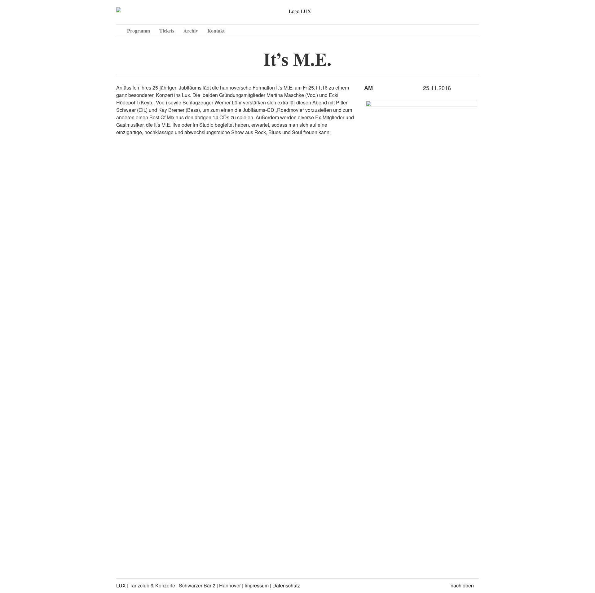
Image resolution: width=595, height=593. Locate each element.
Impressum (257, 585)
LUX (121, 585)
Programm (138, 30)
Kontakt (216, 30)
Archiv (190, 30)
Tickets (166, 30)
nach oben (463, 585)
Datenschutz (286, 585)
